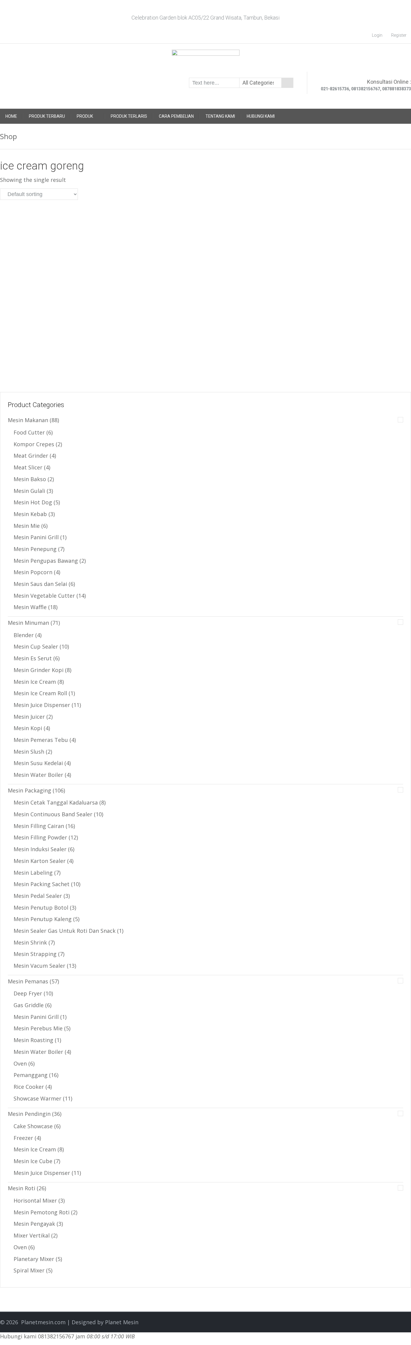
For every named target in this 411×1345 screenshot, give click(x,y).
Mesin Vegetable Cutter (44, 595)
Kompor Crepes (34, 444)
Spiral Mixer (29, 1270)
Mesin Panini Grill (36, 537)
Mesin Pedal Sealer (38, 895)
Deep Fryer (28, 993)
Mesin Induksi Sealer (40, 849)
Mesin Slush (29, 751)
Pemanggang (31, 1075)
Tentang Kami (220, 116)
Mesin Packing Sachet (42, 884)
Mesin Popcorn (33, 572)
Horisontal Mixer (35, 1200)
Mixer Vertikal (32, 1235)
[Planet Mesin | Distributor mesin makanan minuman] (205, 60)
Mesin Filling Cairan (39, 826)
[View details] (64, 228)
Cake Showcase (33, 1126)
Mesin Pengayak (34, 1223)
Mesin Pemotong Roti (42, 1212)
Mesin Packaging (29, 790)
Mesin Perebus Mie (38, 1028)
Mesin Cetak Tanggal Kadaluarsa (56, 802)
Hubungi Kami (261, 116)
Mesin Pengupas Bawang (46, 560)
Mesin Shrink (30, 942)
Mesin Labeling (33, 872)
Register (398, 35)
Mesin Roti (21, 1188)
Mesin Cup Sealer (36, 646)
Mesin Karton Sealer (40, 860)
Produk (85, 116)
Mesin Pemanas (28, 981)
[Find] (287, 83)
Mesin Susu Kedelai (38, 763)
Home (11, 116)
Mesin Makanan (28, 420)
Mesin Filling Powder (40, 837)
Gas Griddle (29, 1005)
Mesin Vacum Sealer (39, 965)
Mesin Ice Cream (35, 681)
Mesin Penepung (35, 549)
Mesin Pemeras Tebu (41, 739)
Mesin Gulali (29, 490)
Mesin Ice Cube (33, 1161)
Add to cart (80, 361)
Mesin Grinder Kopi (38, 670)
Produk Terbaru (47, 116)
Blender (24, 635)
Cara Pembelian (176, 116)
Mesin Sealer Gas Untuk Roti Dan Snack (65, 930)
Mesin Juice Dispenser (42, 704)
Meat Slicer (28, 467)
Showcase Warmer (37, 1098)
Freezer (23, 1137)
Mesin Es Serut (33, 658)
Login (377, 35)
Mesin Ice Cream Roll (40, 693)
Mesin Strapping (35, 953)
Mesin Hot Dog (33, 502)
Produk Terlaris (129, 116)
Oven (20, 1063)
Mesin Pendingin (29, 1113)
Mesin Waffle (30, 607)
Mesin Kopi (28, 728)
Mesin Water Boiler (38, 774)
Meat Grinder (31, 455)
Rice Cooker (29, 1086)
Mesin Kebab (30, 514)
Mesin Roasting (33, 1040)
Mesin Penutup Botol (41, 907)
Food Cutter (29, 432)
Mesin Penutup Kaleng (43, 919)
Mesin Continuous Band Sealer (53, 814)
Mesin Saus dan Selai (40, 583)
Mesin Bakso (30, 479)
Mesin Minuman (28, 622)
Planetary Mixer (34, 1258)
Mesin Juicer (29, 716)
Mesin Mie (27, 525)
